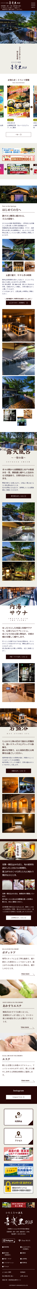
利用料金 (24, 1262)
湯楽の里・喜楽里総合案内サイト (11, 1280)
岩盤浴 (24, 1253)
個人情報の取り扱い (8, 1276)
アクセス (6, 1266)
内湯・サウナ (7, 1258)
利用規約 (22, 1272)
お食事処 (24, 1258)
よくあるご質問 (6, 1272)
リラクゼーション (9, 1262)
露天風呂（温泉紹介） (7, 1254)
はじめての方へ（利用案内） (26, 1248)
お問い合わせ (24, 1276)
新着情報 (6, 1247)
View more (25, 974)
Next (31, 107)
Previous (5, 107)
